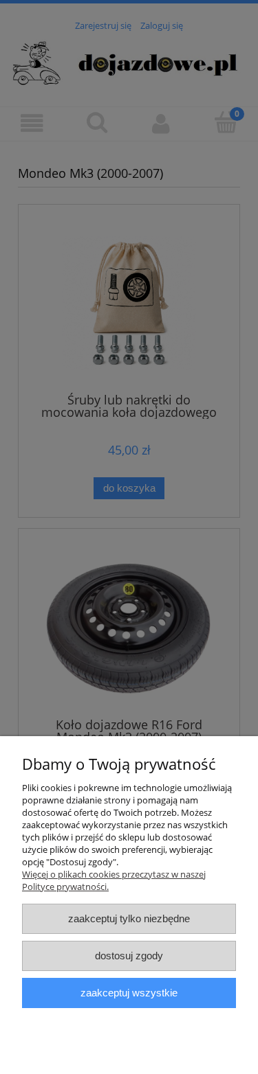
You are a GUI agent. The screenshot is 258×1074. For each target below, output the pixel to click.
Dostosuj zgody (129, 955)
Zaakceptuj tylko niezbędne (129, 918)
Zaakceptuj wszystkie (129, 992)
